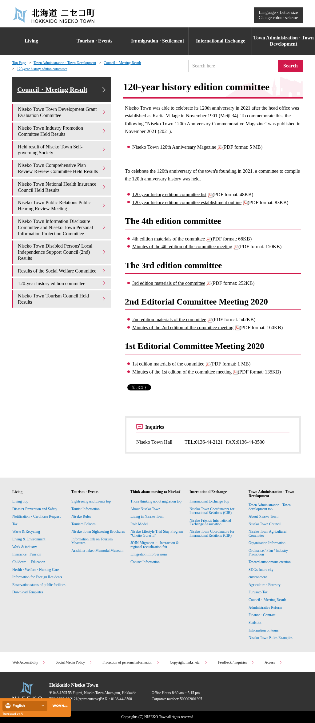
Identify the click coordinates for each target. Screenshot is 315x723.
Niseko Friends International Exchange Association (210, 522)
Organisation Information (267, 543)
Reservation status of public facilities (39, 585)
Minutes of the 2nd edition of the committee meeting (182, 327)
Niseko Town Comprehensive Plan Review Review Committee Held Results (58, 168)
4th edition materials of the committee (168, 238)
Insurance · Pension (26, 554)
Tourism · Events (94, 40)
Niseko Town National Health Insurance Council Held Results (57, 187)
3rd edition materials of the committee (168, 283)
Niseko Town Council (265, 524)
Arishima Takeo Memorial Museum (97, 550)
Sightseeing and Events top (91, 501)
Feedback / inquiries (232, 662)
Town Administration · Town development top (270, 507)
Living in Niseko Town (147, 516)
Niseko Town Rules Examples (271, 638)
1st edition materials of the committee (168, 363)
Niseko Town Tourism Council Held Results (53, 299)
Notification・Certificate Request (36, 516)
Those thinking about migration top (155, 501)
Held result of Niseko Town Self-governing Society (50, 150)
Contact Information (145, 562)
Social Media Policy (70, 662)
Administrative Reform (265, 607)
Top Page (19, 63)
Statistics (255, 622)
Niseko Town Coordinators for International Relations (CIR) (211, 511)
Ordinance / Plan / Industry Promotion (268, 552)
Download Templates (28, 592)
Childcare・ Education (28, 562)
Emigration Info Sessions (148, 554)
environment (258, 577)
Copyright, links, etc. (185, 662)
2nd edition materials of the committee (169, 319)
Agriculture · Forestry (265, 585)
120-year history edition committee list (169, 194)
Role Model (139, 524)
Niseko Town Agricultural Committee (267, 533)
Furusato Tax (258, 592)
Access (270, 662)
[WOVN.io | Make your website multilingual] (59, 706)
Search (290, 65)
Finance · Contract (262, 615)
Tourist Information (85, 509)
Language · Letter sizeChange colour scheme (278, 15)
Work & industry (24, 547)
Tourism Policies (83, 524)
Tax (15, 524)
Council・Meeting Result (122, 63)
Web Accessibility (25, 662)
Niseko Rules (81, 516)
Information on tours (264, 630)
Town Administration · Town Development (283, 41)
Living (31, 40)
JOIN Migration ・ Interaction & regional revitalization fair (154, 545)
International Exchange (220, 40)
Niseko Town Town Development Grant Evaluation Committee (57, 112)
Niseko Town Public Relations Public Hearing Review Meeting (54, 205)
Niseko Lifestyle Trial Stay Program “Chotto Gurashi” (156, 533)
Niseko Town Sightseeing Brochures (98, 531)
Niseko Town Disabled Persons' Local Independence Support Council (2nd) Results (55, 252)
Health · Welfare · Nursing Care (35, 569)
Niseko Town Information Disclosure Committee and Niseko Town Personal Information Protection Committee (55, 227)
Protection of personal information (127, 662)
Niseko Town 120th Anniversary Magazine (174, 147)
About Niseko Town (145, 509)
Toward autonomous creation (270, 562)
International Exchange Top (209, 501)
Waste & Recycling (26, 531)
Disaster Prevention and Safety (34, 509)
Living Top (20, 501)
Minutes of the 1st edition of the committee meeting (182, 371)
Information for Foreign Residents (37, 577)
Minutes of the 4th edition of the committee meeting (182, 246)
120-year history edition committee (42, 69)
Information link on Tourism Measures (92, 541)
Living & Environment (28, 539)
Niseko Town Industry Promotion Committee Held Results (50, 131)
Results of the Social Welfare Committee (57, 270)
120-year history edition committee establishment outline (186, 202)
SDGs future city (261, 569)
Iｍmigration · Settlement (157, 40)
